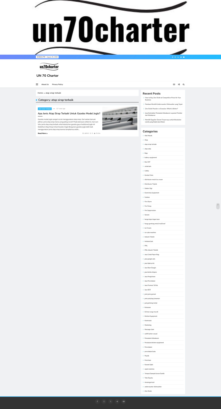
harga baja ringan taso (152, 219)
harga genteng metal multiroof (155, 224)
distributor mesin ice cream (154, 180)
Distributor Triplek (151, 184)
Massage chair (149, 329)
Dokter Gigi (148, 188)
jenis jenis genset (150, 294)
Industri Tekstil (149, 237)
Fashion (147, 197)
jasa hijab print (149, 263)
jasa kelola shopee (151, 272)
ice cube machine (150, 232)
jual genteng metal (151, 303)
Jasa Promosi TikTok (151, 285)
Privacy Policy (57, 84)
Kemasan (148, 307)
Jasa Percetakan (150, 281)
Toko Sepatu (149, 378)
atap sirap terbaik (45, 109)
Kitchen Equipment (151, 316)
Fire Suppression (150, 210)
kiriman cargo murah (151, 312)
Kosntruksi (148, 321)
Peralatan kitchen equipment (154, 343)
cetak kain (148, 166)
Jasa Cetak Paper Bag (152, 255)
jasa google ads (150, 259)
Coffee (147, 171)
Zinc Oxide (148, 391)
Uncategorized (149, 382)
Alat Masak (148, 136)
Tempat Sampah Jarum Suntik (154, 373)
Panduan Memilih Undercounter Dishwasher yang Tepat (163, 104)
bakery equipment (151, 158)
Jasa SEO (148, 290)
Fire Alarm (148, 202)
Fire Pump (148, 206)
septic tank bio (149, 369)
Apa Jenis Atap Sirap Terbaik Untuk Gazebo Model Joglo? (69, 113)
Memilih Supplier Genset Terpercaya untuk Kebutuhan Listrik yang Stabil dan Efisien (163, 121)
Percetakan (148, 347)
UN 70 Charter (47, 75)
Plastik (147, 356)
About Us (45, 84)
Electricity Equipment (152, 193)
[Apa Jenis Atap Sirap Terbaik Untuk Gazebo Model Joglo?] (119, 118)
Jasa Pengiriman (150, 277)
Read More (42, 133)
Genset (147, 215)
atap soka (148, 149)
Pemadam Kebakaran (152, 338)
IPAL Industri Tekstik (151, 250)
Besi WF (147, 162)
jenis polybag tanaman (152, 299)
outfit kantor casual (151, 334)
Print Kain (148, 360)
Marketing (148, 325)
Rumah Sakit (149, 365)
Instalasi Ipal (149, 241)
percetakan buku (150, 351)
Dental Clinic (149, 175)
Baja (146, 153)
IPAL (146, 246)
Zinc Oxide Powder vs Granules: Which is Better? (161, 109)
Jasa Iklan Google (150, 268)
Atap (146, 140)
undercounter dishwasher (153, 387)
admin (86, 133)
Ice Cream (148, 228)
